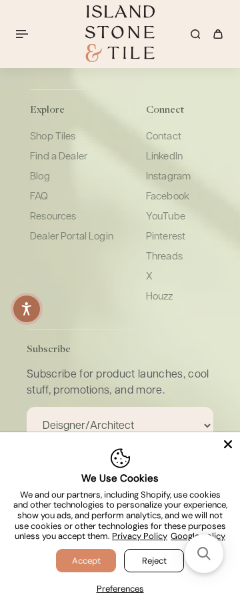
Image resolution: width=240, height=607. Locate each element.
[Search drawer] (195, 34)
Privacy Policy (139, 536)
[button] (204, 553)
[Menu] (24, 34)
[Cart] (218, 34)
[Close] (228, 444)
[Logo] (120, 33)
